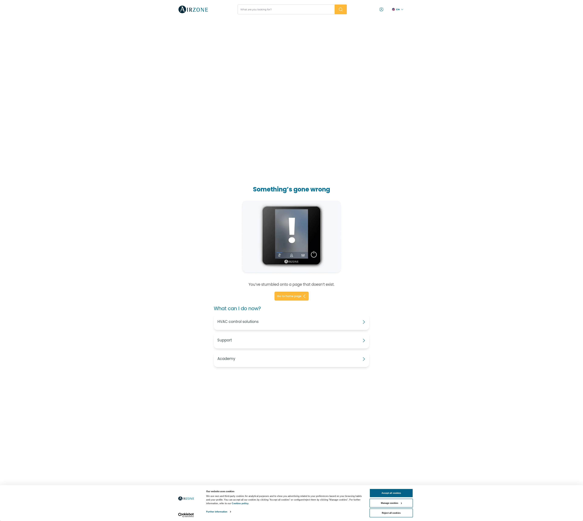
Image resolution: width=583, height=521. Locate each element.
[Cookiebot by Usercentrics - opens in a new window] (186, 515)
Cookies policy (240, 503)
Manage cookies (389, 503)
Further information (216, 511)
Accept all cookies (391, 493)
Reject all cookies (391, 513)
